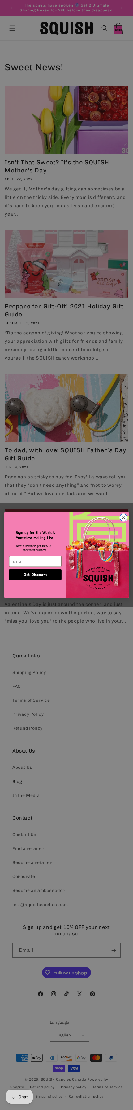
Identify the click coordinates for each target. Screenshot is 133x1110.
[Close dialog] (123, 517)
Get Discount (35, 574)
